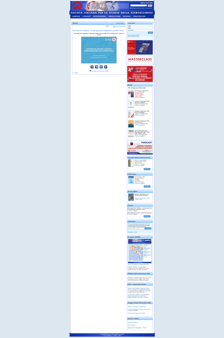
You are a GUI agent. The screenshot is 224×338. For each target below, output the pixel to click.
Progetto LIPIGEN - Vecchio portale (137, 267)
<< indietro (75, 72)
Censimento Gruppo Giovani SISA (136, 313)
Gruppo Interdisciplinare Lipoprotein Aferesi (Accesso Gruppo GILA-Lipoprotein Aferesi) (139, 288)
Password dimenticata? (134, 35)
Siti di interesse (132, 325)
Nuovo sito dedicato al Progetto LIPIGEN (138, 264)
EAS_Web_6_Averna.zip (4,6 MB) (99, 71)
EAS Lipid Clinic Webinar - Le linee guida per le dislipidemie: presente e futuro (98, 30)
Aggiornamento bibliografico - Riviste (137, 327)
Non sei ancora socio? (133, 36)
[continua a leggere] (140, 97)
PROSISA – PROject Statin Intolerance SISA (139, 277)
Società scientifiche (133, 322)
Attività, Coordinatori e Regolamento (137, 306)
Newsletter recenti (132, 232)
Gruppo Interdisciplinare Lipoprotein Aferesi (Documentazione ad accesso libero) (139, 295)
